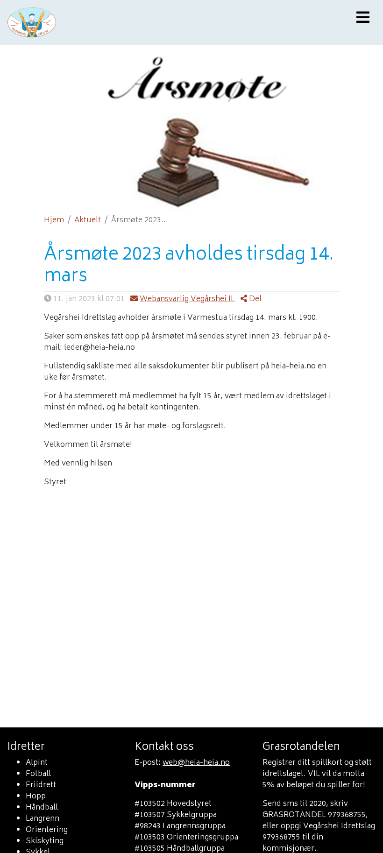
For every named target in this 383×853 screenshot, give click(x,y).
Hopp (36, 796)
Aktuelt (87, 220)
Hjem (54, 220)
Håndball (42, 807)
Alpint (37, 762)
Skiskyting (45, 841)
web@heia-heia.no (196, 762)
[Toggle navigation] (363, 18)
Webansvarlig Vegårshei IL (187, 299)
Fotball (38, 774)
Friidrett (41, 785)
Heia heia (136, 22)
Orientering (47, 830)
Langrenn (42, 818)
